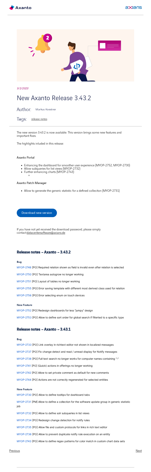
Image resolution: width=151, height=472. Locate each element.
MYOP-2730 (24, 394)
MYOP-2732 (24, 413)
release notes (39, 119)
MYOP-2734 (24, 420)
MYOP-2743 (24, 441)
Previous (14, 450)
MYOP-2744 (24, 379)
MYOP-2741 (24, 365)
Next (139, 450)
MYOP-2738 (24, 358)
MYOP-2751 (24, 281)
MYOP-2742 (24, 372)
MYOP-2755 (24, 288)
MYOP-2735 (24, 427)
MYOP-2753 (24, 317)
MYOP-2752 (24, 310)
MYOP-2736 (24, 434)
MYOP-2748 (24, 267)
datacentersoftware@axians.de (46, 232)
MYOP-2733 (24, 344)
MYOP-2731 (24, 401)
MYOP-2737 (24, 351)
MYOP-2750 (24, 274)
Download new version (37, 213)
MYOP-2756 (24, 295)
